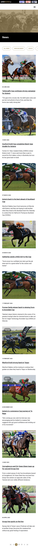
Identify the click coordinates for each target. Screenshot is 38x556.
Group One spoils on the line (13, 522)
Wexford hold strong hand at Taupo (15, 363)
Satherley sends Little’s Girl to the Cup (16, 257)
